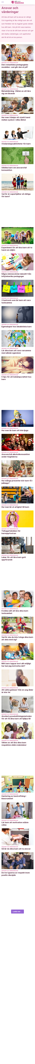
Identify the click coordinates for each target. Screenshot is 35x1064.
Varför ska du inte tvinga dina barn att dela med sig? (17, 638)
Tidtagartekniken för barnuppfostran (10, 532)
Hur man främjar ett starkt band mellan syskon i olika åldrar (15, 118)
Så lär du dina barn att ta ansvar (16, 849)
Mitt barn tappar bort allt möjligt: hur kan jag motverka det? (16, 664)
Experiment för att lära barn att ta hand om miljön (16, 248)
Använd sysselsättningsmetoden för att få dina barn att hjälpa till (16, 717)
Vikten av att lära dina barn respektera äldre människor (14, 743)
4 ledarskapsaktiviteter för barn (16, 144)
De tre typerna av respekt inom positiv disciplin (15, 874)
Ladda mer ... (17, 911)
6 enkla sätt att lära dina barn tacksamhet (14, 612)
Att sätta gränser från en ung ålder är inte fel (17, 691)
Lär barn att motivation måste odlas (14, 823)
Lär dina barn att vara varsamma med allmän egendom (16, 351)
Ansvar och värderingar (9, 62)
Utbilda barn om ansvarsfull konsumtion (14, 169)
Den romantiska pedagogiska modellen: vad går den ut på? (14, 66)
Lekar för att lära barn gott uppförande (13, 558)
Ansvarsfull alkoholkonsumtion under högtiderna (15, 455)
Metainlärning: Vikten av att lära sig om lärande (16, 92)
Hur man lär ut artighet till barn (15, 507)
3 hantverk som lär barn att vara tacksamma (16, 301)
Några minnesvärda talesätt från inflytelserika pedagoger (16, 275)
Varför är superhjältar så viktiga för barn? (16, 195)
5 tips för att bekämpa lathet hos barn (16, 378)
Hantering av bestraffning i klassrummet (13, 797)
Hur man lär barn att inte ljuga (14, 430)
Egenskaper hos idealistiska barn (16, 326)
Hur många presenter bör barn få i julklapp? (16, 482)
